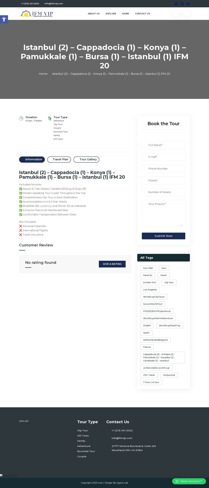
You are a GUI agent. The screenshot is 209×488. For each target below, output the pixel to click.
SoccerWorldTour (152, 304)
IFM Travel (149, 375)
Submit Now (163, 236)
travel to (147, 275)
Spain (146, 332)
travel (163, 275)
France (147, 347)
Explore (111, 13)
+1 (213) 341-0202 (30, 3)
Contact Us (142, 13)
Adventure (84, 446)
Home (43, 74)
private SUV (149, 282)
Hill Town (83, 435)
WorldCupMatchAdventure (158, 318)
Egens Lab (122, 482)
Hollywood (169, 375)
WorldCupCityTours (153, 296)
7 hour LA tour (151, 382)
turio (100, 482)
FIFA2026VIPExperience (157, 311)
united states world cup (156, 367)
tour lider (148, 268)
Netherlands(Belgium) (155, 340)
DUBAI (147, 325)
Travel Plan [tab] (60, 159)
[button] (4, 19)
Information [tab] (33, 159)
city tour (169, 282)
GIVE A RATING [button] (112, 264)
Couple (81, 456)
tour (164, 268)
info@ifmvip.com (54, 3)
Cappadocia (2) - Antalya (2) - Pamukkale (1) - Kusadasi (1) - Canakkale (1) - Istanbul (159, 357)
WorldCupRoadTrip (169, 325)
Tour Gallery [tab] (88, 159)
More (125, 13)
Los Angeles (150, 289)
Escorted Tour (86, 451)
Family (81, 440)
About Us (94, 13)
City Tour (82, 430)
